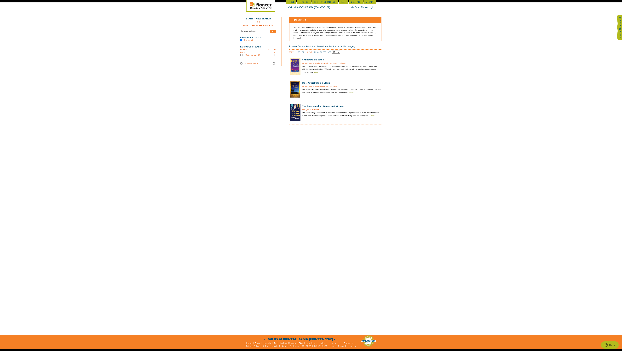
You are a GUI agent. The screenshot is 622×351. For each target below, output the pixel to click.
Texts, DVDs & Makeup (285, 343)
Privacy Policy (252, 346)
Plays (257, 343)
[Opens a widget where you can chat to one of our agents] (610, 345)
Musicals (267, 343)
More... (317, 72)
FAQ (301, 343)
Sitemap (324, 343)
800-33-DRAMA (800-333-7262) (313, 7)
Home (249, 343)
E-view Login (367, 7)
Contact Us (349, 343)
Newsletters (311, 343)
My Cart (355, 7)
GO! (273, 31)
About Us (335, 343)
